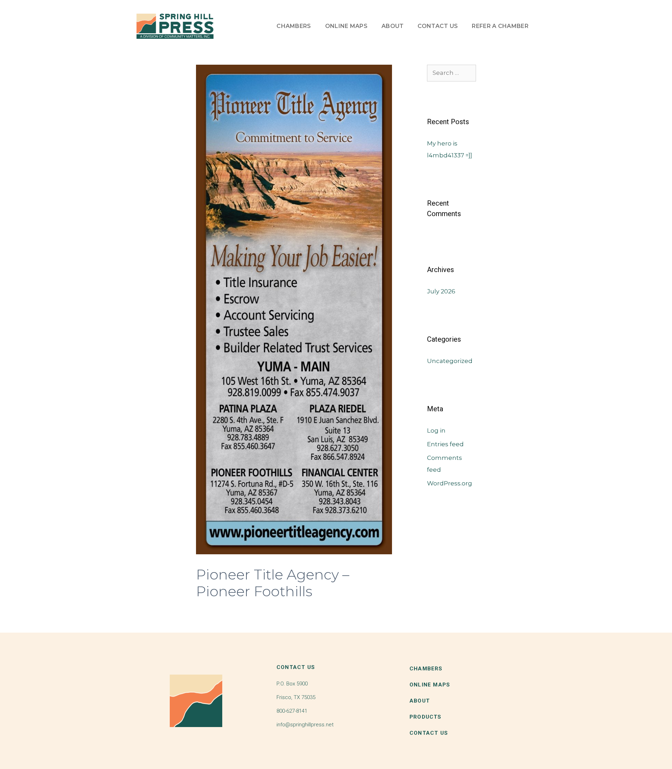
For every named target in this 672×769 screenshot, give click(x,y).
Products (426, 717)
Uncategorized (449, 360)
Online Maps (346, 26)
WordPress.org (449, 483)
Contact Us (438, 26)
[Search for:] (451, 72)
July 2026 (441, 291)
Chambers (293, 26)
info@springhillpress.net (305, 724)
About (393, 26)
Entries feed (445, 444)
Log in (436, 430)
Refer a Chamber (500, 26)
